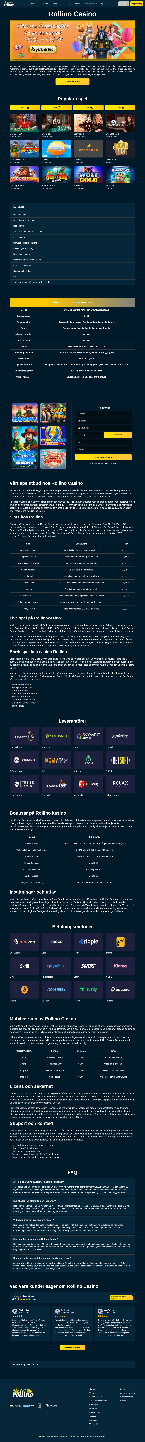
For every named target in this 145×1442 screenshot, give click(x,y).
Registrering (18, 226)
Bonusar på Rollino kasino (25, 243)
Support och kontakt (22, 271)
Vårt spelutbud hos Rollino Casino (28, 231)
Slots (118, 108)
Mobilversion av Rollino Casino (27, 260)
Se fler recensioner (72, 1347)
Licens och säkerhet (22, 265)
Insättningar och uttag (23, 248)
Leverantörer (19, 237)
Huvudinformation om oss (24, 220)
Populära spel (19, 215)
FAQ (15, 277)
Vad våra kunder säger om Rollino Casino (32, 282)
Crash (86, 108)
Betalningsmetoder (21, 254)
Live (55, 108)
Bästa (23, 108)
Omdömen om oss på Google (118, 1298)
